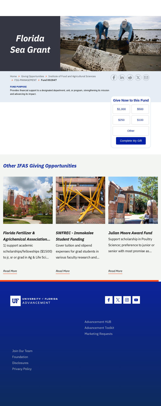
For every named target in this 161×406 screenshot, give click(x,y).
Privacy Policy (22, 369)
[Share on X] (139, 79)
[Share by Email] (147, 79)
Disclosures (20, 363)
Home (13, 76)
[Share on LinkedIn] (123, 79)
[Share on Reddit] (131, 79)
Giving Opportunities (32, 76)
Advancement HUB (98, 322)
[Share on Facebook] (115, 79)
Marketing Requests (99, 334)
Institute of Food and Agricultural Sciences (72, 76)
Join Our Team (22, 351)
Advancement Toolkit (99, 328)
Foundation (20, 357)
